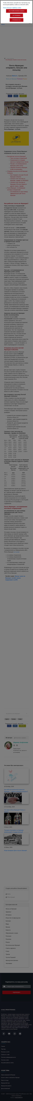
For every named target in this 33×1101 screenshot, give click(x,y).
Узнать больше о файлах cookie (12, 7)
